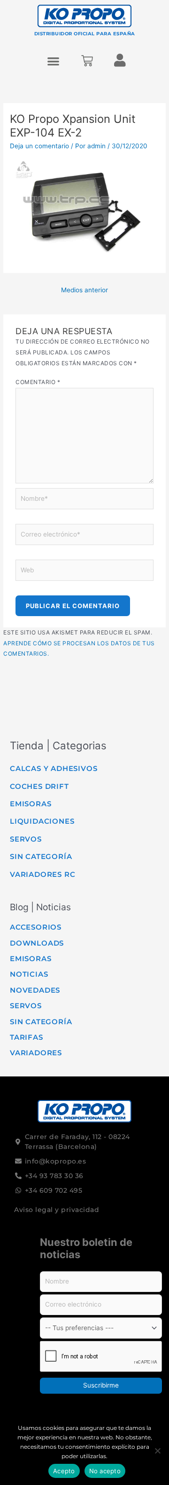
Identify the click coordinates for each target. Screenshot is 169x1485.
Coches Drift (39, 786)
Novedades (35, 990)
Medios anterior (84, 290)
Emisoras (30, 803)
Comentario (37, 381)
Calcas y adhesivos (53, 768)
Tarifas (26, 1037)
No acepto (105, 1471)
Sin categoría (41, 856)
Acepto (64, 1471)
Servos (26, 839)
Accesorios (35, 927)
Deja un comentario (39, 146)
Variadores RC (42, 874)
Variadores (36, 1052)
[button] (53, 61)
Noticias (29, 974)
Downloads (37, 943)
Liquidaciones (42, 821)
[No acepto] (157, 1450)
